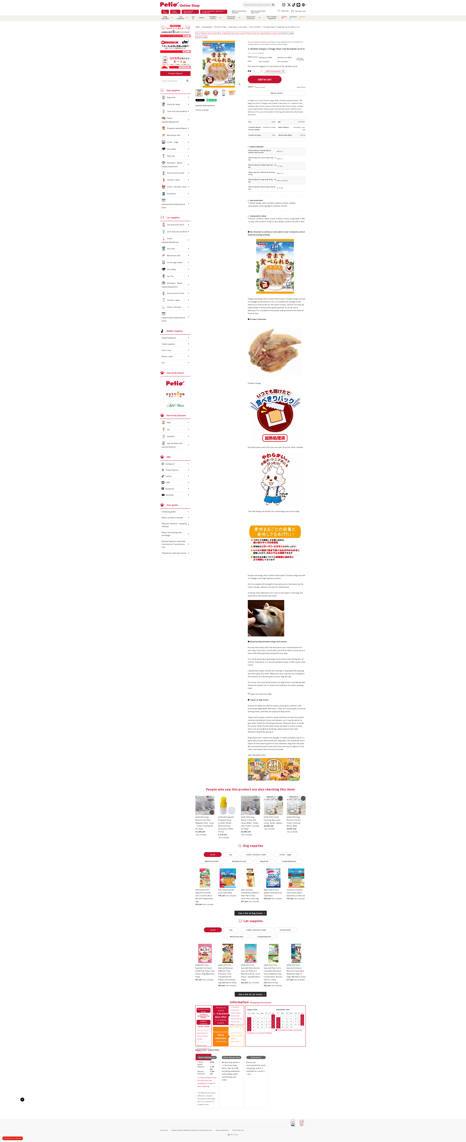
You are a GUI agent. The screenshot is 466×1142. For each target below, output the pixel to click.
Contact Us (164, 1130)
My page (165, 11)
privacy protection (222, 1130)
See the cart (300, 11)
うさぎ (193, 17)
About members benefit (239, 11)
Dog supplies (165, 17)
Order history (174, 11)
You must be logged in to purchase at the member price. (273, 66)
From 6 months (254, 27)
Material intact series (208, 33)
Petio (198, 33)
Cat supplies (180, 17)
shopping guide (169, 511)
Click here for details (12, 1138)
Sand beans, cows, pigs (237, 27)
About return (301, 87)
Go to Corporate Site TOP (258, 11)
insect (201, 17)
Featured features (231, 17)
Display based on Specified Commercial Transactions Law (173, 544)
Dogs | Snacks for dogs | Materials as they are (263, 33)
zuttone (303, 17)
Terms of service (238, 1130)
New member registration (188, 11)
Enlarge (5, 1101)
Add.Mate (293, 17)
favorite (285, 11)
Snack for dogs (220, 27)
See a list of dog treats (250, 913)
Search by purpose (250, 17)
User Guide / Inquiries (272, 17)
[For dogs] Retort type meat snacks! (231, 33)
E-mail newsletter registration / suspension (213, 11)
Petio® (284, 17)
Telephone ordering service (174, 553)
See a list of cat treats (251, 994)
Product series (212, 17)
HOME (197, 27)
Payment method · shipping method (174, 525)
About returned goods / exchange (172, 533)
